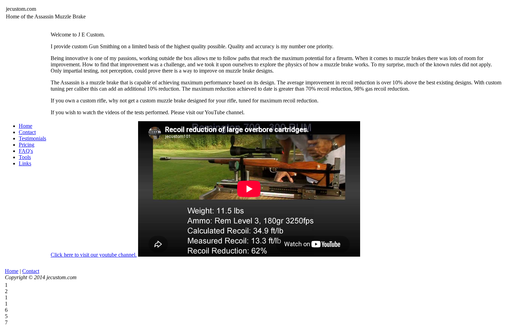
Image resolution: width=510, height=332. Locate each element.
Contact (27, 132)
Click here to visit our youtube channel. (94, 255)
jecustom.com (21, 9)
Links (25, 163)
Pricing (26, 145)
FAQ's (26, 151)
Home (25, 126)
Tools (25, 157)
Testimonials (32, 138)
